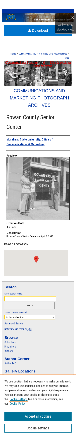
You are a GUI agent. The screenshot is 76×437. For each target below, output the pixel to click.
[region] (38, 406)
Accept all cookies (38, 416)
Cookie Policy (17, 403)
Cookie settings (18, 399)
